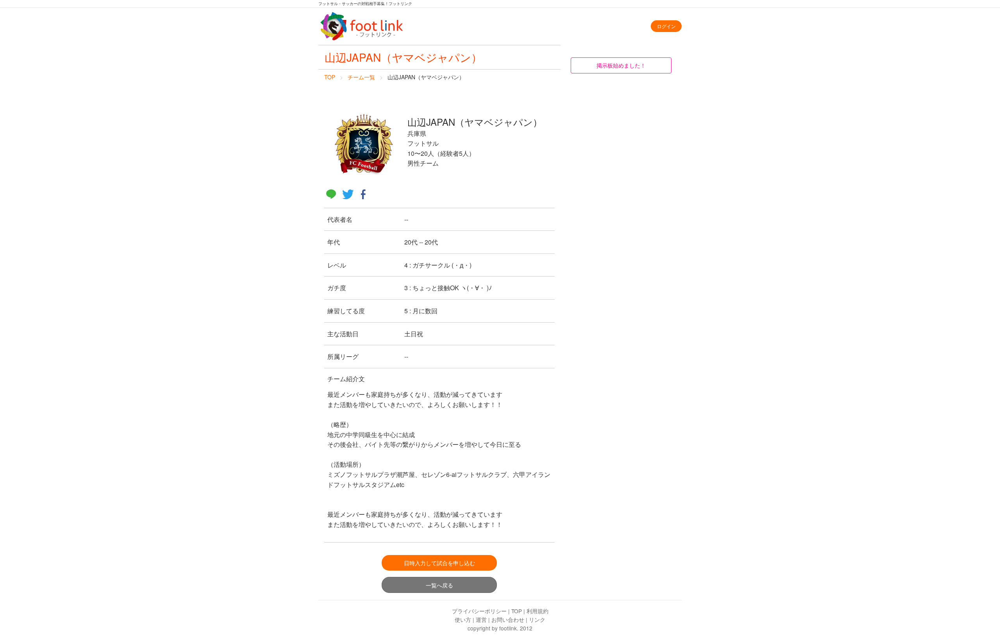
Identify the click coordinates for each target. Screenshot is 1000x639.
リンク (537, 619)
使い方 (463, 619)
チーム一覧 (361, 77)
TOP (329, 77)
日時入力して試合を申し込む (439, 563)
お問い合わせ (507, 619)
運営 (481, 619)
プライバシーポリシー (479, 611)
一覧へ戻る (439, 585)
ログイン (666, 26)
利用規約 (537, 611)
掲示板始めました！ (621, 65)
